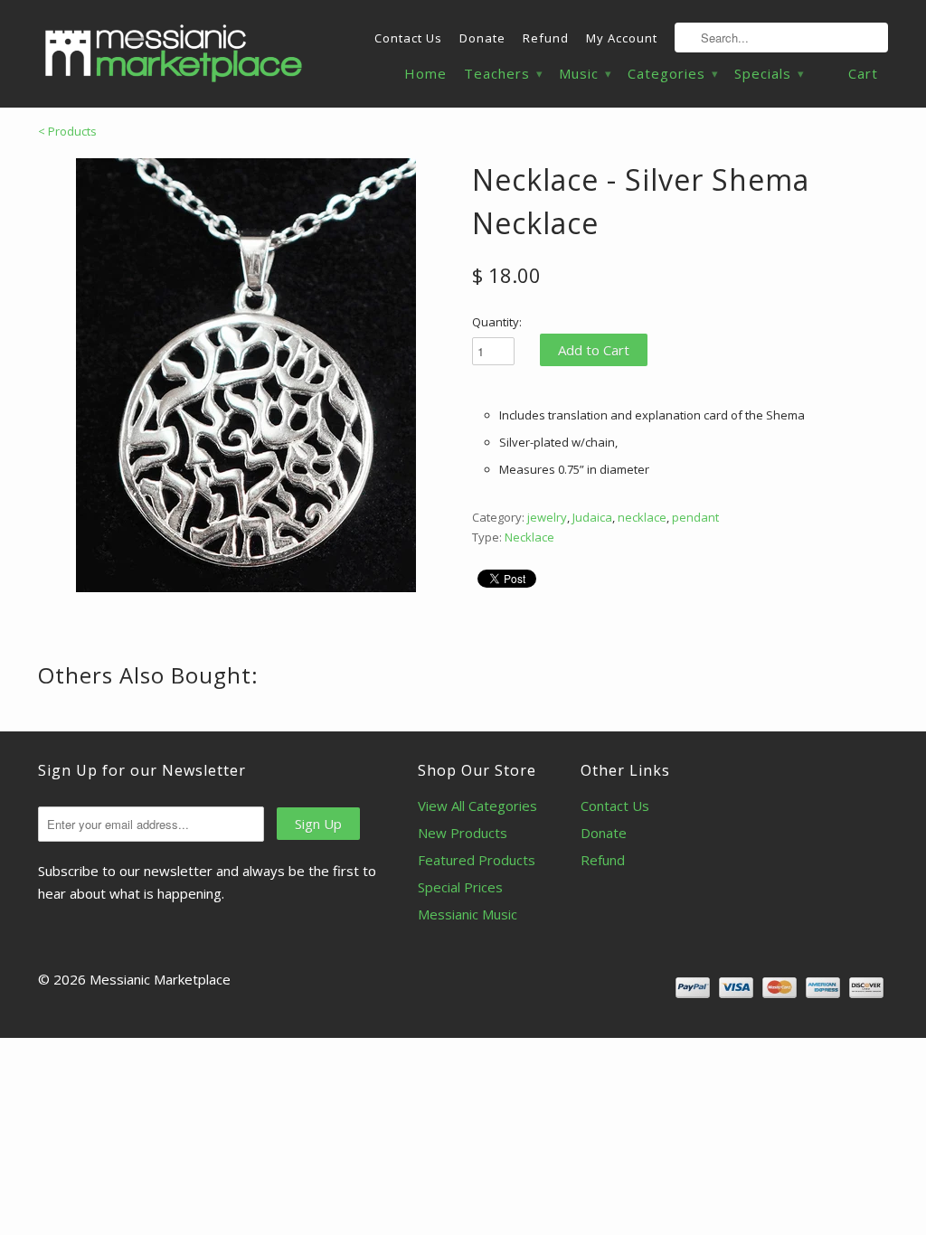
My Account (621, 38)
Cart (863, 73)
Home (425, 73)
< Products (67, 131)
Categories (672, 73)
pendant (695, 517)
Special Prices (460, 887)
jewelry (547, 517)
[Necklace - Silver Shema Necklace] (246, 375)
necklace (642, 517)
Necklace (529, 537)
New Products (462, 833)
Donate (482, 38)
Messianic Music (467, 914)
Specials (768, 73)
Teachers (503, 73)
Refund (546, 38)
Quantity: (497, 322)
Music (584, 73)
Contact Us (408, 38)
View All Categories (477, 806)
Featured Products (476, 860)
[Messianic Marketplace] (173, 53)
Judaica (592, 517)
